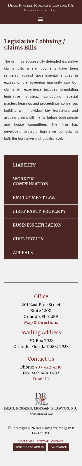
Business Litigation (37, 225)
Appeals (23, 252)
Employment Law (34, 197)
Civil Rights (28, 238)
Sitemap (43, 441)
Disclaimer (26, 441)
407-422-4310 (48, 367)
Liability (24, 165)
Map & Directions (41, 322)
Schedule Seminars (30, 447)
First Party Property (39, 211)
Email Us (41, 378)
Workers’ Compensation (31, 181)
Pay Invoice (59, 447)
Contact (57, 441)
